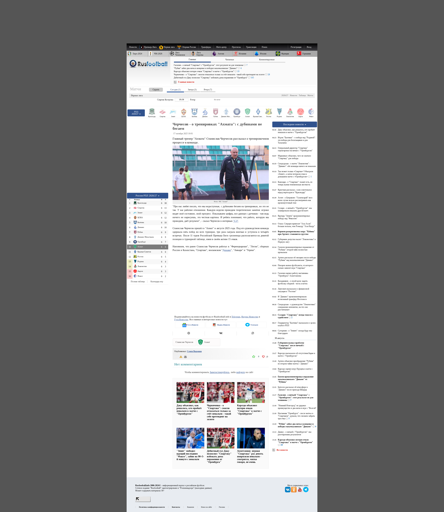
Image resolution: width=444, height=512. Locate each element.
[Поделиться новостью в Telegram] (189, 333)
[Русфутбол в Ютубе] (300, 491)
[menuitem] (187, 47)
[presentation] (152, 89)
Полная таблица (138, 281)
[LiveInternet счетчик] (143, 501)
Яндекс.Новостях (249, 316)
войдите (240, 372)
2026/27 (284, 95)
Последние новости (293, 124)
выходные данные (203, 488)
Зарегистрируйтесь (219, 372)
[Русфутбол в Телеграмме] (306, 491)
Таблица (302, 95)
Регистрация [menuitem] (296, 47)
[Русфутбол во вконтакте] (288, 491)
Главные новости (186, 82)
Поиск (264, 47)
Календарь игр (157, 281)
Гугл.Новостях (181, 319)
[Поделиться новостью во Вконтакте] (221, 333)
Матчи (310, 95)
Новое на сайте (206, 507)
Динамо (227, 250)
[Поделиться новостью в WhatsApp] (253, 333)
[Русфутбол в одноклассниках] (294, 491)
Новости (293, 95)
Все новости (282, 450)
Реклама (222, 507)
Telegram (236, 316)
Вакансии (190, 507)
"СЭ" (235, 221)
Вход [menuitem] (309, 47)
